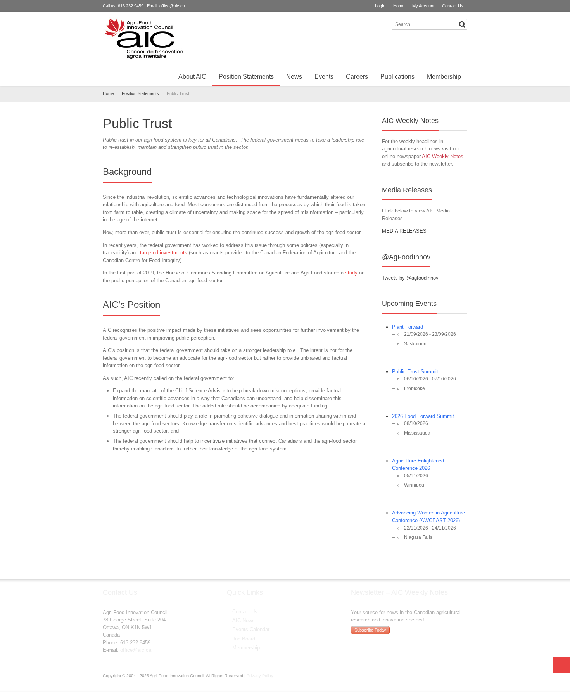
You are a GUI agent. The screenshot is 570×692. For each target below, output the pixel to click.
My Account (423, 5)
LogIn (380, 5)
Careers (357, 76)
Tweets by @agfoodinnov (410, 278)
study (351, 273)
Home (398, 5)
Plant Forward (407, 327)
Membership (444, 76)
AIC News (243, 620)
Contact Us (452, 5)
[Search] (462, 24)
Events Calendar (250, 629)
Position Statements (246, 76)
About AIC (192, 76)
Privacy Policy (260, 675)
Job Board (243, 639)
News (294, 76)
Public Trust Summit (415, 371)
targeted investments (163, 252)
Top (561, 665)
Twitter (370, 24)
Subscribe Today (370, 630)
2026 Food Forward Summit (423, 416)
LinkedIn (383, 24)
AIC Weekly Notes (442, 156)
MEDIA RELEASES (404, 231)
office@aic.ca (172, 5)
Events (323, 76)
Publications (397, 76)
